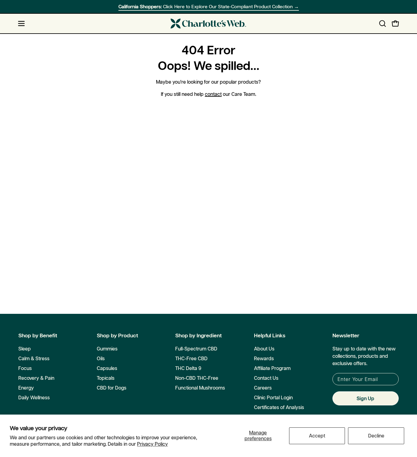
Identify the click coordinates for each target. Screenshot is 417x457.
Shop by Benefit (37, 335)
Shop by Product (117, 335)
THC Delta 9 (188, 368)
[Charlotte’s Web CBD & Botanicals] (208, 23)
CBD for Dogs (111, 388)
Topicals (105, 378)
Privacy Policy (152, 444)
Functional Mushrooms (200, 388)
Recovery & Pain (36, 378)
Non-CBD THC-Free (196, 378)
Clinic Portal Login (273, 397)
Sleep (24, 349)
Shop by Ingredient (198, 335)
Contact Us (266, 378)
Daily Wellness (34, 397)
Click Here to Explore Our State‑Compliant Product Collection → (208, 6)
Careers (263, 388)
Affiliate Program (272, 368)
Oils (101, 358)
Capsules (107, 368)
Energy (26, 388)
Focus (25, 368)
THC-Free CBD (191, 358)
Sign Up (365, 398)
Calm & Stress (33, 358)
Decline (376, 436)
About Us (264, 349)
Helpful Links (269, 335)
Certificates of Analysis (279, 407)
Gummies (107, 349)
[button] (382, 23)
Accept (317, 436)
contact (213, 94)
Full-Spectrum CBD (196, 349)
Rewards (264, 358)
